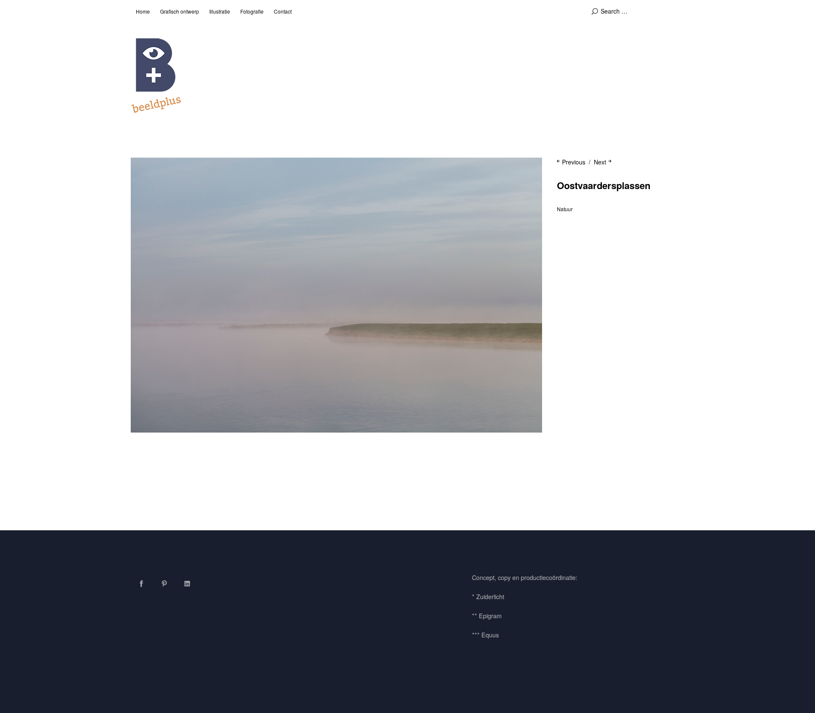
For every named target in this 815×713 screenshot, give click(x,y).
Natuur (565, 208)
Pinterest (164, 583)
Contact (283, 11)
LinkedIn (187, 583)
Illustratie (219, 11)
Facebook (141, 583)
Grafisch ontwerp (179, 11)
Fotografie (252, 11)
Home (143, 11)
